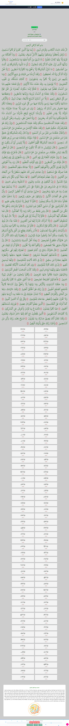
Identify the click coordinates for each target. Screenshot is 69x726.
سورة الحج (23, 391)
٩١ (17, 303)
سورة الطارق (22, 589)
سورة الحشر (46, 509)
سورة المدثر (22, 552)
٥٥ (50, 210)
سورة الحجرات (46, 478)
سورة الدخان (22, 459)
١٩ (13, 103)
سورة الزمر (46, 447)
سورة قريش (22, 652)
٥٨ (16, 215)
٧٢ (58, 254)
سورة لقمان (46, 422)
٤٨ (40, 191)
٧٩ (38, 269)
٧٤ (43, 259)
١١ (26, 79)
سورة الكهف (23, 378)
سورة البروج (46, 589)
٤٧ (16, 186)
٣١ (56, 147)
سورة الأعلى (46, 596)
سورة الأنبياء (46, 391)
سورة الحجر (46, 372)
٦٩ (20, 245)
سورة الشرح (22, 614)
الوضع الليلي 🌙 (30, 725)
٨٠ (3, 269)
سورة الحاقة (46, 540)
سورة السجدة (22, 422)
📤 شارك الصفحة (34, 27)
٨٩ (3, 298)
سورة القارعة (46, 639)
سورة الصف (46, 515)
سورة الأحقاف (22, 465)
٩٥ (45, 313)
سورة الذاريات (46, 484)
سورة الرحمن (46, 496)
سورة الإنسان (22, 558)
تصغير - (35, 725)
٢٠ (35, 108)
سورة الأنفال (22, 347)
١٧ (48, 98)
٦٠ (18, 220)
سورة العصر (46, 645)
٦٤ (38, 230)
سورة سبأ (22, 428)
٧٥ (15, 259)
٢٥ (44, 127)
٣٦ (66, 162)
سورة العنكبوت (46, 416)
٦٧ (9, 240)
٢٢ (36, 118)
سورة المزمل (46, 552)
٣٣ (22, 152)
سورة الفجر (46, 602)
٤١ (45, 171)
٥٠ (43, 196)
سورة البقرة (23, 329)
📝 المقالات (29, 7)
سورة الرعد (46, 366)
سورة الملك (46, 534)
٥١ (16, 196)
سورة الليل (23, 608)
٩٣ (41, 308)
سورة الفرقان (46, 403)
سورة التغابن (22, 521)
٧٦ (61, 264)
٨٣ (32, 279)
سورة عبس (22, 571)
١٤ (38, 88)
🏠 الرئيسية (39, 7)
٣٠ (26, 142)
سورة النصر (22, 664)
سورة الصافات (46, 440)
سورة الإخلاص (22, 670)
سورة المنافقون (46, 521)
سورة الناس (22, 676)
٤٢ (56, 176)
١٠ (6, 74)
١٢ (57, 83)
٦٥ (26, 235)
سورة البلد (22, 602)
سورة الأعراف (46, 347)
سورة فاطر (46, 434)
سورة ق (23, 478)
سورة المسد (46, 670)
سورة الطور (22, 484)
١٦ (11, 93)
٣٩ (32, 167)
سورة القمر (23, 490)
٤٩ (6, 191)
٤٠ (6, 167)
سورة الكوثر (22, 658)
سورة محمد (46, 471)
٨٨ (27, 298)
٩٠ (44, 303)
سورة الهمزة (22, 645)
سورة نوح (46, 546)
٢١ (44, 113)
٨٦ (20, 289)
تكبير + (40, 725)
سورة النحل (23, 372)
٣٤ (61, 157)
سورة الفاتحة (46, 329)
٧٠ (58, 250)
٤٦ (3, 181)
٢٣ (66, 123)
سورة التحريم (22, 527)
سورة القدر (46, 627)
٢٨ (37, 137)
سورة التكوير (46, 577)
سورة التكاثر (22, 639)
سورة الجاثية (46, 465)
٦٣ (66, 230)
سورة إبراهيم (22, 366)
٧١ (25, 250)
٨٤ (66, 284)
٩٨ (57, 323)
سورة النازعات (46, 571)
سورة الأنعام (23, 341)
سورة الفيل (46, 652)
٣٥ (30, 157)
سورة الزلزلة (46, 633)
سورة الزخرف (46, 459)
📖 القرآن (34, 7)
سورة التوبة (46, 354)
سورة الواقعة (22, 496)
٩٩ (28, 323)
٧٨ (3, 264)
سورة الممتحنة (23, 509)
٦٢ (34, 225)
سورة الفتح (22, 471)
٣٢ (14, 147)
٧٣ (30, 254)
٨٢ (59, 279)
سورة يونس (22, 354)
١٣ (21, 83)
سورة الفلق (46, 676)
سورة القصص (23, 409)
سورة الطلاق (46, 527)
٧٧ (35, 264)
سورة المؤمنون (46, 397)
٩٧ (26, 318)
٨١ (31, 274)
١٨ (9, 98)
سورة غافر (23, 447)
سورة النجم (46, 490)
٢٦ (66, 132)
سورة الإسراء (46, 378)
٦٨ (41, 245)
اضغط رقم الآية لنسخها (34, 722)
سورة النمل (46, 409)
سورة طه (23, 385)
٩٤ (3, 308)
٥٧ (45, 215)
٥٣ (3, 201)
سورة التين (46, 621)
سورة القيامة (46, 558)
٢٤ (14, 123)
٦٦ (39, 240)
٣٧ (42, 162)
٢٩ (55, 142)
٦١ (57, 225)
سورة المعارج (22, 540)
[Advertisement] (34, 17)
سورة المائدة (46, 341)
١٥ (56, 93)
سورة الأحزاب (46, 428)
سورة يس (22, 434)
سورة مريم (46, 385)
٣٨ (20, 162)
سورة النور (23, 397)
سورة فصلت (46, 453)
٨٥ (46, 289)
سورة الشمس (46, 608)
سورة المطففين (46, 583)
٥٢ (37, 201)
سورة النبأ (22, 565)
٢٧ (30, 132)
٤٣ (29, 176)
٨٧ (42, 294)
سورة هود (46, 360)
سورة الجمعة (23, 515)
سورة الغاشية (22, 596)
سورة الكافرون (46, 664)
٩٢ (59, 308)
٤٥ (26, 181)
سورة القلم (23, 534)
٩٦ (66, 318)
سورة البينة (22, 627)
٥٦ (10, 210)
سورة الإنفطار (22, 577)
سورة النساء (22, 335)
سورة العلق (23, 621)
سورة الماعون (46, 658)
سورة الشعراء (23, 403)
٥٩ (51, 220)
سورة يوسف (23, 360)
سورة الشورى (23, 453)
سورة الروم (23, 416)
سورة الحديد (46, 503)
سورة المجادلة (23, 503)
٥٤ (23, 206)
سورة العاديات (22, 633)
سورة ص (23, 440)
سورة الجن (22, 546)
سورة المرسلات (46, 565)
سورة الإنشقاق (22, 583)
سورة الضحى (46, 614)
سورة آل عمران (46, 335)
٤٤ (55, 181)
